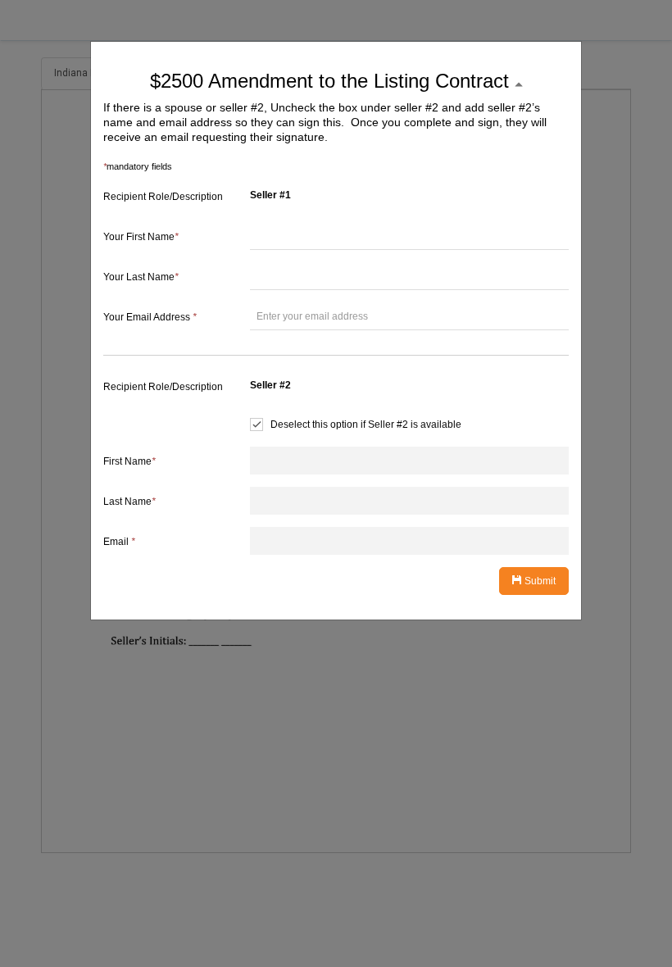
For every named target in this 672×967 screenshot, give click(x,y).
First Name (129, 461)
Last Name (129, 501)
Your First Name (141, 237)
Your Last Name (141, 277)
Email (119, 541)
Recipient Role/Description (163, 196)
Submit (539, 581)
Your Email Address (150, 317)
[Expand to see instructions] (519, 84)
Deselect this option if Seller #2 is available (365, 424)
